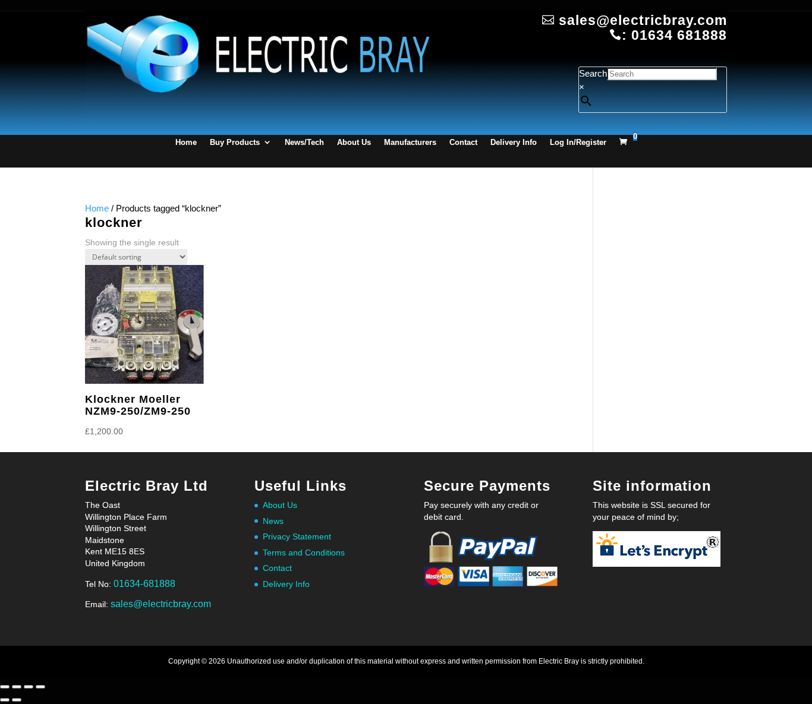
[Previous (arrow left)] (5, 700)
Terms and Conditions (304, 552)
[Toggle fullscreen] (16, 687)
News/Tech (304, 142)
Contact (463, 142)
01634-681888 (144, 584)
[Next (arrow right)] (16, 700)
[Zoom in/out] (5, 687)
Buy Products (235, 142)
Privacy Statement (297, 536)
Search (593, 73)
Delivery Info (513, 142)
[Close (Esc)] (40, 687)
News (273, 521)
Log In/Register (578, 142)
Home (186, 142)
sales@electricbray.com (161, 604)
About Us (354, 142)
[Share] (28, 687)
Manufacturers (410, 142)
